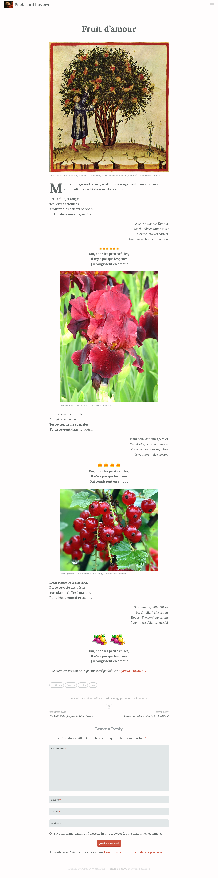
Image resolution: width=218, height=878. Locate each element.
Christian (106, 698)
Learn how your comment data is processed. (134, 852)
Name (56, 799)
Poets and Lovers (31, 4)
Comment (58, 748)
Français (133, 698)
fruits (83, 685)
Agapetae (121, 698)
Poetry (143, 698)
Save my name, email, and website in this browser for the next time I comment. (108, 833)
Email (55, 811)
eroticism (56, 685)
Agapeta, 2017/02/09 (132, 671)
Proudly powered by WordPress (86, 868)
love (93, 685)
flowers (71, 685)
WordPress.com (140, 868)
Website (56, 823)
